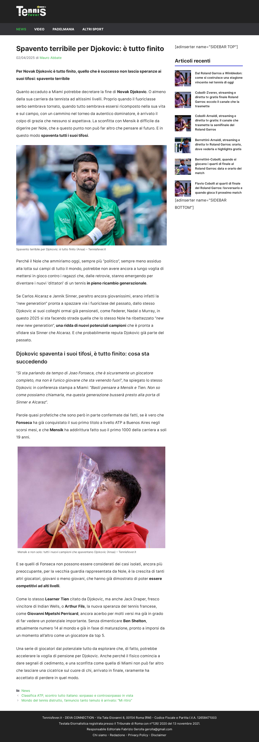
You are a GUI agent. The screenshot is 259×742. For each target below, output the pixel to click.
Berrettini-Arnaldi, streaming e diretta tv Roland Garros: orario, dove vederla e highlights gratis (218, 144)
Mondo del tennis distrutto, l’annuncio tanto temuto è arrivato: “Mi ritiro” (76, 700)
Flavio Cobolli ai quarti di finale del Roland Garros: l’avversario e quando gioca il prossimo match (218, 188)
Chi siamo (100, 735)
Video (39, 29)
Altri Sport (93, 29)
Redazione (117, 735)
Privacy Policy (138, 735)
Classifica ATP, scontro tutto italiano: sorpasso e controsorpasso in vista (77, 695)
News (21, 29)
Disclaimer (158, 735)
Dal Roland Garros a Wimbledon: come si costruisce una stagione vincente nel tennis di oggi (219, 77)
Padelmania (63, 29)
